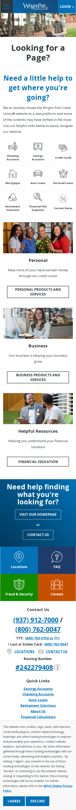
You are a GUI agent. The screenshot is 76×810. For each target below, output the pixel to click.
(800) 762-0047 (38, 629)
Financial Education (38, 461)
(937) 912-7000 (35, 619)
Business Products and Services (38, 377)
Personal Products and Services (38, 291)
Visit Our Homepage (38, 514)
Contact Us (38, 535)
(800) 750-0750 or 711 (42, 638)
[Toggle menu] (6, 6)
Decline (37, 801)
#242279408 (34, 667)
